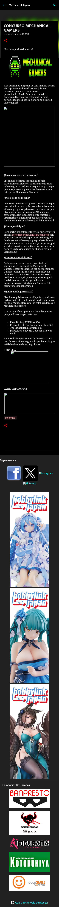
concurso (10, 418)
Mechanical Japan (19, 5)
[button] (6, 41)
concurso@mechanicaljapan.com (30, 234)
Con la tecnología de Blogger (31, 902)
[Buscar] (54, 5)
